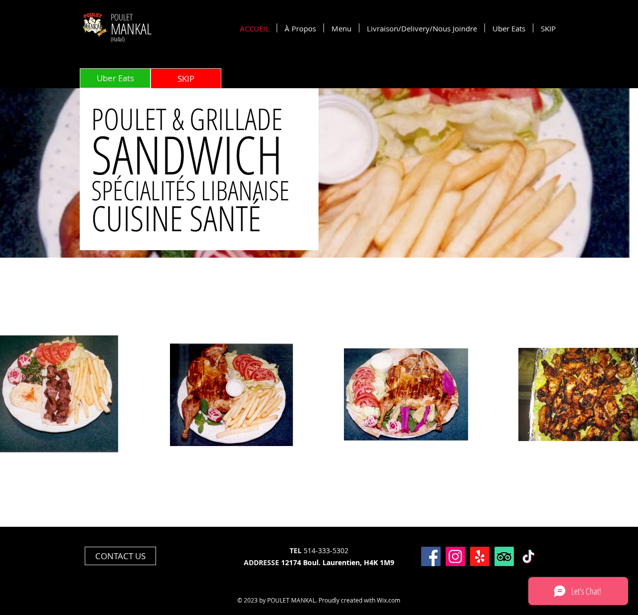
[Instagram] (455, 556)
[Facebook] (431, 556)
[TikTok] (528, 556)
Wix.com (388, 600)
